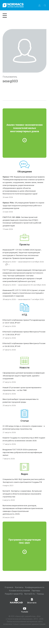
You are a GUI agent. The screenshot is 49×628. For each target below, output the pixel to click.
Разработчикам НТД (14, 594)
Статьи (25, 420)
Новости (24, 367)
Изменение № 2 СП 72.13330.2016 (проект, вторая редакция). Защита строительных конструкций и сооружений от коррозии (24, 293)
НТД (24, 314)
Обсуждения (24, 171)
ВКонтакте (31, 603)
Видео (24, 474)
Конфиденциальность (34, 587)
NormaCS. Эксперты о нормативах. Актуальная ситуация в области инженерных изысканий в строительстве (22, 494)
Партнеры (36, 591)
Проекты (24, 244)
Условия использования (19, 591)
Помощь (40, 594)
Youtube (24, 612)
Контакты (19, 587)
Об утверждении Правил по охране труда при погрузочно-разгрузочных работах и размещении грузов (23, 205)
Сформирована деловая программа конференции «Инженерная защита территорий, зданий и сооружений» (24, 376)
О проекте (9, 587)
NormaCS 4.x (29, 594)
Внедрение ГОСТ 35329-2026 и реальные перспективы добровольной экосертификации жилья (22, 452)
